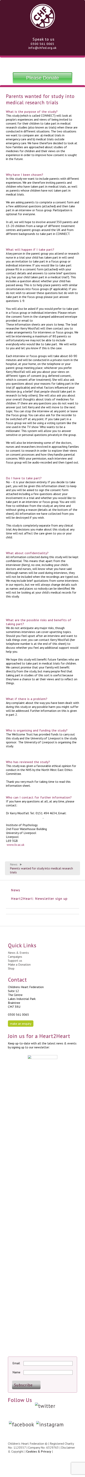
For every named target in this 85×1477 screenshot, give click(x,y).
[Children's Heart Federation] (42, 27)
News (13, 864)
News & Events (18, 953)
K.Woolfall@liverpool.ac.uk (52, 320)
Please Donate (42, 77)
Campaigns (15, 957)
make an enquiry (20, 1024)
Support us (15, 960)
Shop (11, 968)
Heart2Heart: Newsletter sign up (39, 898)
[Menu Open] (42, 64)
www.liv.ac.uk (15, 845)
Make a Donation (19, 964)
